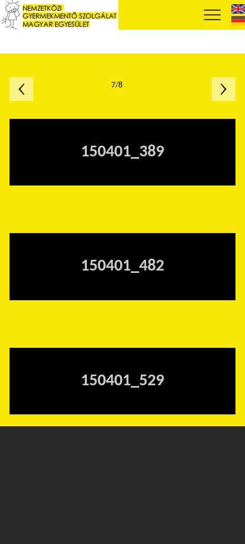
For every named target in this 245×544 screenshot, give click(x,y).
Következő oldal (223, 89)
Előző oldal (21, 89)
